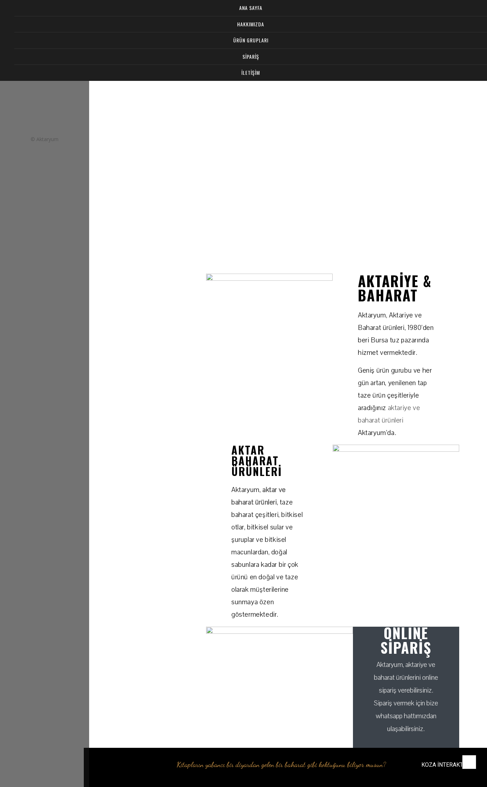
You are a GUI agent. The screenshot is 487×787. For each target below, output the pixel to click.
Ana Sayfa (250, 7)
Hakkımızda (250, 24)
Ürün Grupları (250, 40)
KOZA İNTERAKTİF (444, 764)
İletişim (250, 72)
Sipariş (250, 56)
